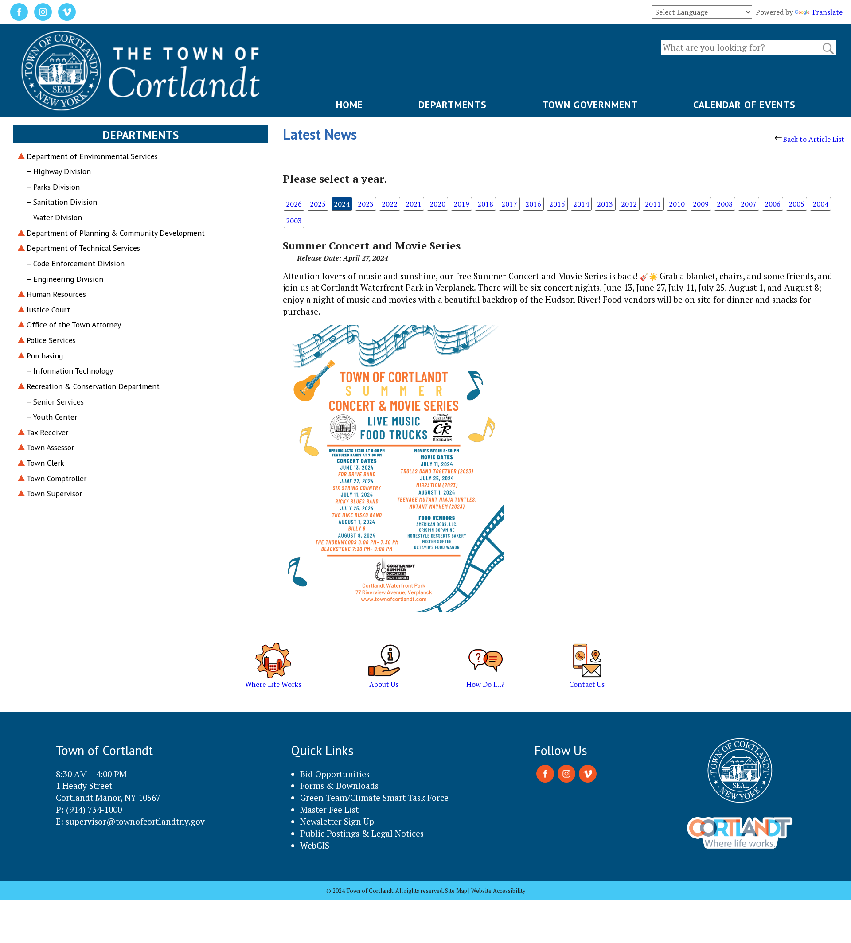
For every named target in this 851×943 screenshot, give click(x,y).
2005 (796, 204)
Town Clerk (45, 463)
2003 (294, 221)
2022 (390, 204)
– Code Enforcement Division (76, 263)
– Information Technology (70, 371)
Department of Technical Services (83, 248)
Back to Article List (813, 139)
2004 (820, 204)
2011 (653, 204)
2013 (605, 204)
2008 (725, 204)
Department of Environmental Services (92, 156)
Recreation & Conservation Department (93, 386)
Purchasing (45, 356)
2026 (294, 204)
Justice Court (48, 309)
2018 (485, 204)
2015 (557, 204)
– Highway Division (59, 171)
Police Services (51, 340)
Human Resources (56, 294)
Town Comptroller (56, 478)
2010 (677, 204)
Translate (827, 12)
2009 (701, 204)
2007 (749, 204)
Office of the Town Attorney (74, 325)
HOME (349, 104)
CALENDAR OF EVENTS (744, 104)
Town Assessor (50, 447)
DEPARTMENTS (452, 104)
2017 (509, 204)
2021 (414, 204)
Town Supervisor (54, 493)
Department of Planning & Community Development (116, 233)
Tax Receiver (47, 432)
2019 (461, 204)
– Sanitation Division (62, 202)
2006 (773, 204)
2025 (318, 204)
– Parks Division (53, 187)
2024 (342, 204)
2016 (533, 204)
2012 (629, 204)
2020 (437, 204)
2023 (366, 204)
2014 (581, 204)
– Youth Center (52, 417)
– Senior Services (55, 402)
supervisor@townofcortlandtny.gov (135, 821)
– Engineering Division (65, 279)
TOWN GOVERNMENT (590, 104)
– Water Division (54, 217)
